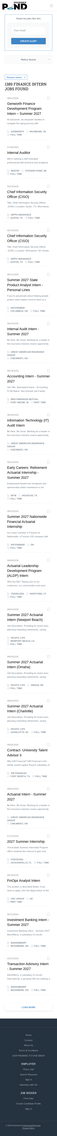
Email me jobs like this (28, 18)
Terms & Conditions (28, 1050)
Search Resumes (28, 1074)
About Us (28, 1045)
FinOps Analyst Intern (23, 881)
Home (28, 1035)
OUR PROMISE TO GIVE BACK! (28, 1055)
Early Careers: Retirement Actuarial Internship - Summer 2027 (27, 473)
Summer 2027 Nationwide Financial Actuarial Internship (27, 522)
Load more (28, 1007)
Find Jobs (28, 1098)
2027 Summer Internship (26, 842)
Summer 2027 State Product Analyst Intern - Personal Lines (25, 285)
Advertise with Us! (29, 1085)
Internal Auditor (18, 153)
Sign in (28, 1079)
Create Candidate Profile (28, 1103)
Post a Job (28, 1069)
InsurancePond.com (32, 1125)
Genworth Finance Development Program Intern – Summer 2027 (24, 109)
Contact (28, 1040)
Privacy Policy (28, 1128)
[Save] (48, 99)
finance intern (14, 77)
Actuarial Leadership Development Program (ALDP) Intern (24, 571)
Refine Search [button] (28, 59)
